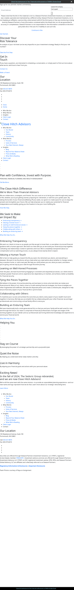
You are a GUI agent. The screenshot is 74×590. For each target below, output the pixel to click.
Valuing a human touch (11, 223)
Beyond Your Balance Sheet (15, 152)
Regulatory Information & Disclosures (13, 466)
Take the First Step (6, 52)
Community (10, 136)
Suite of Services (11, 143)
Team (7, 132)
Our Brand (9, 130)
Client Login (7, 117)
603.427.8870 (7, 89)
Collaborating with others (12, 229)
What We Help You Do (8, 235)
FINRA (18, 458)
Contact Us (3, 69)
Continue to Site (37, 30)
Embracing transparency (12, 220)
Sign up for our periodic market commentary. (15, 5)
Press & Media (11, 154)
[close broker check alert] (71, 1)
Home (5, 107)
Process (8, 141)
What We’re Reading (13, 156)
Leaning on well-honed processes (15, 225)
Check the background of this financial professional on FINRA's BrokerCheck (36, 2)
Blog (7, 149)
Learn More (4, 388)
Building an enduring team (13, 231)
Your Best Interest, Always (14, 145)
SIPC (22, 458)
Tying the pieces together (12, 227)
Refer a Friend (5, 72)
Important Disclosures (37, 466)
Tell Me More (5, 182)
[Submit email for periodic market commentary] (52, 13)
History (8, 134)
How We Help (5, 208)
